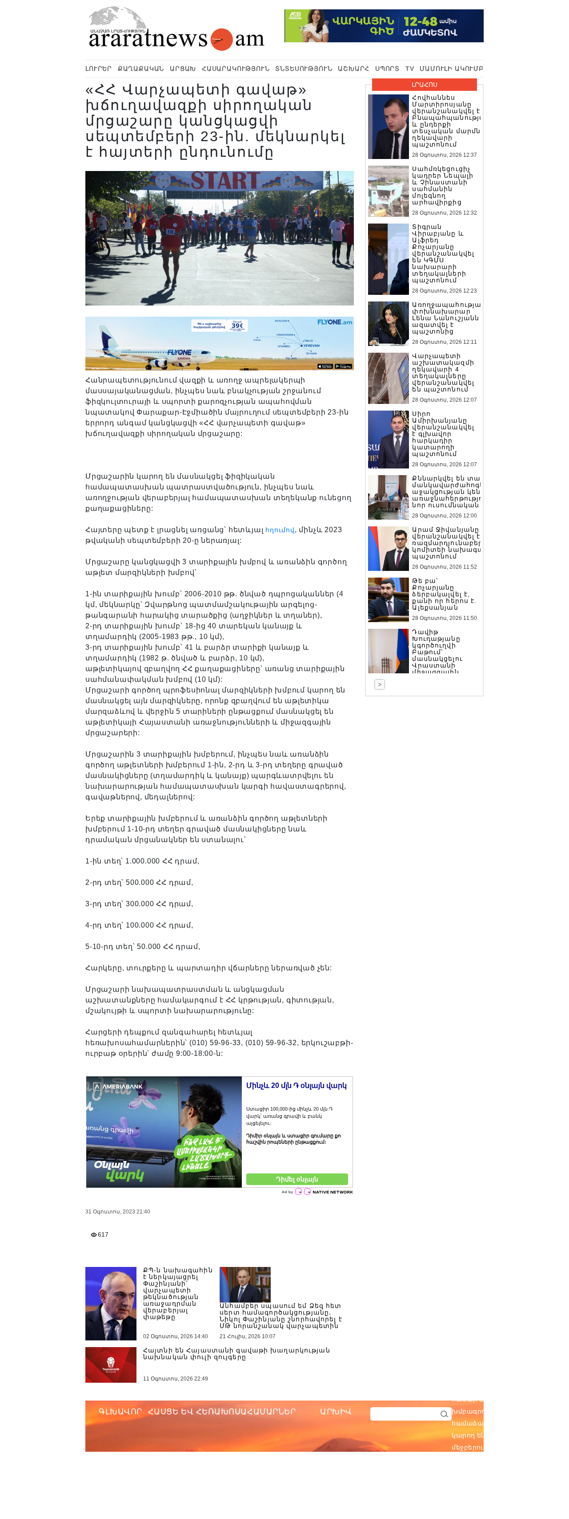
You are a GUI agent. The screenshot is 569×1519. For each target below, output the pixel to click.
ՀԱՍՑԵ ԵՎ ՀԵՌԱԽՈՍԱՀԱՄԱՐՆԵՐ (222, 1411)
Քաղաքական (141, 68)
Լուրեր (98, 68)
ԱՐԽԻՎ (336, 1411)
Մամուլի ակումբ (452, 68)
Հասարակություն (236, 68)
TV (409, 68)
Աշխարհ (353, 68)
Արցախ (183, 68)
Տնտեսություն (303, 68)
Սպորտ (387, 68)
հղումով (280, 529)
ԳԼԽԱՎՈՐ (120, 1411)
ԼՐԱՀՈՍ (424, 84)
